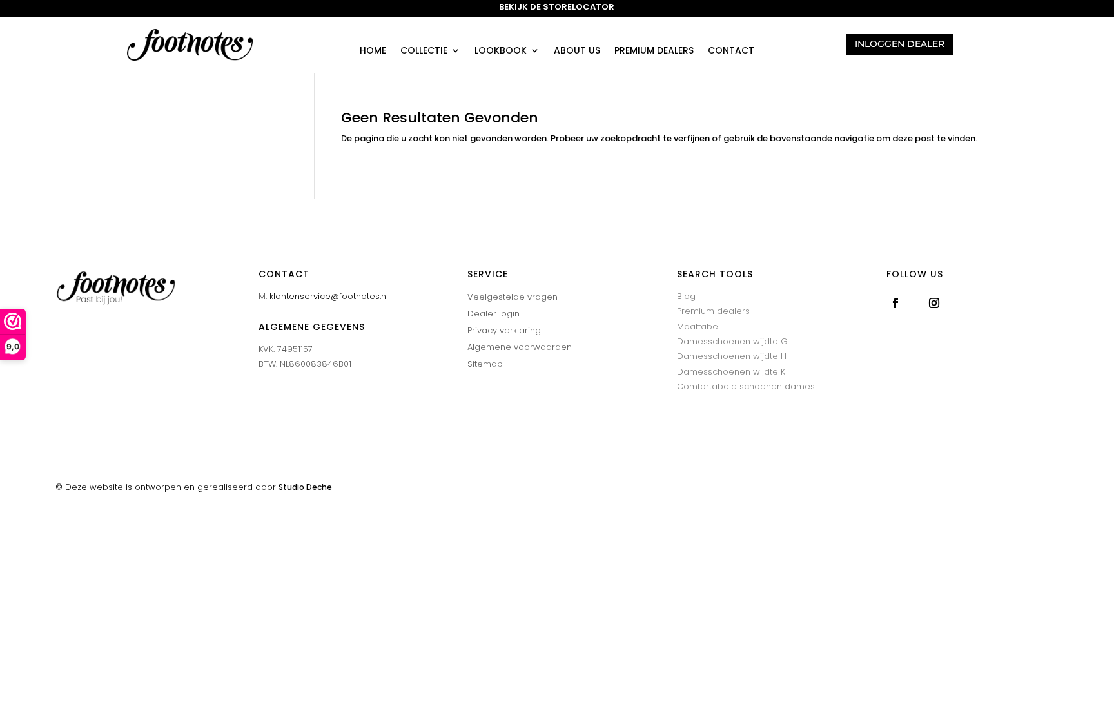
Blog (686, 296)
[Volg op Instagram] (934, 303)
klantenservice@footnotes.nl (328, 296)
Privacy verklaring (504, 330)
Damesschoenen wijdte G (732, 341)
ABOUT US (577, 51)
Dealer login (493, 313)
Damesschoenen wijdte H (732, 356)
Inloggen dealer (899, 44)
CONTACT (731, 51)
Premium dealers (654, 51)
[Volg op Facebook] (895, 303)
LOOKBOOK (500, 51)
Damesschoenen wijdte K (731, 371)
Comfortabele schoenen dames (746, 386)
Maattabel (698, 326)
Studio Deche (305, 487)
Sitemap (485, 364)
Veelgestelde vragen (512, 297)
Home (373, 51)
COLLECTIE (423, 51)
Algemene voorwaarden (519, 347)
